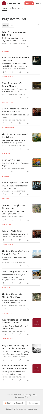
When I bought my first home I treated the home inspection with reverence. (15, 64)
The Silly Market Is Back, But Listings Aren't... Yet (13, 275)
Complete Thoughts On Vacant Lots (13, 207)
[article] (21, 39)
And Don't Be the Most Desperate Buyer (15, 164)
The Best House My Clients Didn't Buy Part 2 (15, 252)
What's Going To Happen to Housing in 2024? (15, 321)
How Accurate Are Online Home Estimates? (15, 110)
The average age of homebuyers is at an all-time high (15, 90)
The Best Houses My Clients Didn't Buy (12, 295)
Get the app (33, 403)
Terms (34, 394)
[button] (4, 8)
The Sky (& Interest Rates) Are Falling (15, 136)
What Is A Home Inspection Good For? (15, 59)
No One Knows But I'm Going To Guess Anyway (15, 327)
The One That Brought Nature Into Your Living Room (14, 301)
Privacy (28, 394)
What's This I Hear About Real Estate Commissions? (15, 367)
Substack (9, 409)
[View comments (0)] (12, 46)
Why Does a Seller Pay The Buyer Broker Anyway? (15, 347)
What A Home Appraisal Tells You (14, 33)
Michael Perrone (19, 43)
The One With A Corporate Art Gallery (14, 258)
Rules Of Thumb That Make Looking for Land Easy (13, 212)
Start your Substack (15, 403)
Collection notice (21, 397)
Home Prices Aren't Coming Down (12, 84)
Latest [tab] (5, 25)
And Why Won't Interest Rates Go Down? (15, 116)
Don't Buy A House (11, 160)
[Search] (38, 25)
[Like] (3, 97)
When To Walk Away (12, 231)
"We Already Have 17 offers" (16, 271)
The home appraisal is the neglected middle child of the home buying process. (14, 39)
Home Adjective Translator (16, 182)
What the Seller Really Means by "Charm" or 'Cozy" (15, 187)
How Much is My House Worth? (15, 234)
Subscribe (29, 3)
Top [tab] (12, 25)
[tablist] (8, 25)
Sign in (38, 3)
